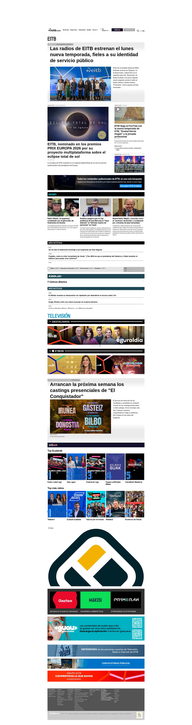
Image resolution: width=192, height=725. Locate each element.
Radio (89, 30)
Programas (60, 701)
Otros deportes (78, 707)
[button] (93, 345)
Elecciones (104, 694)
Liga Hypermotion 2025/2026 (81, 696)
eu (141, 31)
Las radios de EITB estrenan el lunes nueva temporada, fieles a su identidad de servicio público (94, 54)
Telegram (116, 696)
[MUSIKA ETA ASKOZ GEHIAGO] (65, 599)
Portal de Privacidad (74, 713)
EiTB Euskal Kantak (62, 699)
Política (69, 694)
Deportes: (78, 689)
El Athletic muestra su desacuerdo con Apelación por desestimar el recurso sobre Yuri (82, 295)
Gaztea (59, 696)
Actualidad (70, 691)
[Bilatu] (138, 31)
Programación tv (52, 691)
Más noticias (55, 243)
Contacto (122, 713)
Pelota (76, 703)
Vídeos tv (50, 694)
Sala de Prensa (106, 700)
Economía (70, 693)
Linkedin (116, 698)
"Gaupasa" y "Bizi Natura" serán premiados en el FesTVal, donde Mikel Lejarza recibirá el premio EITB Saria (129, 168)
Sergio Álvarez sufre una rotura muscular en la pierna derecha (72, 302)
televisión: (51, 689)
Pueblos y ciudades (107, 698)
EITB (52, 39)
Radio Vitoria (60, 694)
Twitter (116, 693)
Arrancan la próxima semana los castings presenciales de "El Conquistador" (87, 390)
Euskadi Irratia (60, 691)
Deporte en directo (79, 709)
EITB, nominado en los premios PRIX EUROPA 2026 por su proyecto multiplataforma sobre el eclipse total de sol (77, 150)
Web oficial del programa (57, 436)
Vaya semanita (51, 696)
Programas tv (51, 693)
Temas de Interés (106, 697)
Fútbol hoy (77, 691)
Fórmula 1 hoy (78, 698)
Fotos (91, 693)
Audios (91, 694)
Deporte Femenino (79, 701)
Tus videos (130, 270)
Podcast (59, 703)
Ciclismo (77, 704)
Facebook (116, 691)
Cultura (69, 696)
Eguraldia (70, 699)
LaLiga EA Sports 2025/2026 (81, 693)
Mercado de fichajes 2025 (81, 699)
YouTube (116, 700)
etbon (59, 351)
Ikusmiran (70, 698)
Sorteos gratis (106, 693)
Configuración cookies (104, 713)
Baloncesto (77, 706)
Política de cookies (92, 713)
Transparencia (115, 713)
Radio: (59, 689)
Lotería (103, 696)
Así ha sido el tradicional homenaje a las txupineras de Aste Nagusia (75, 250)
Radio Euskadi (60, 693)
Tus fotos (130, 268)
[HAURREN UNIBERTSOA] (95, 599)
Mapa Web (128, 713)
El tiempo (104, 690)
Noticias (66, 30)
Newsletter (117, 689)
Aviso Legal (83, 713)
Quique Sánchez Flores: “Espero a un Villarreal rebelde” (70, 308)
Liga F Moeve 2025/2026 (81, 694)
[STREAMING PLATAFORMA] (126, 599)
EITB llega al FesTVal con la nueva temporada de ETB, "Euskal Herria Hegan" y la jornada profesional (128, 131)
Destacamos (61, 321)
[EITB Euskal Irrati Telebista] (55, 29)
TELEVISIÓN (59, 316)
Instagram (116, 695)
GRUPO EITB (129, 30)
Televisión (82, 30)
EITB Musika (60, 698)
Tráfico (103, 692)
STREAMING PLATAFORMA (123, 611)
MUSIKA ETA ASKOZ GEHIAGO (64, 611)
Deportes (73, 30)
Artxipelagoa (60, 704)
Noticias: (71, 689)
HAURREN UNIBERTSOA (91, 611)
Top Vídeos (92, 691)
